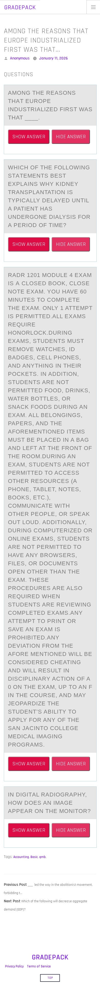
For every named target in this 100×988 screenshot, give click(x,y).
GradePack (20, 7)
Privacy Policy (14, 966)
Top (50, 978)
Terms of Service (39, 966)
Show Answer (28, 136)
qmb (42, 857)
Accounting (21, 857)
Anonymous (19, 58)
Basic (34, 857)
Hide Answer (71, 136)
